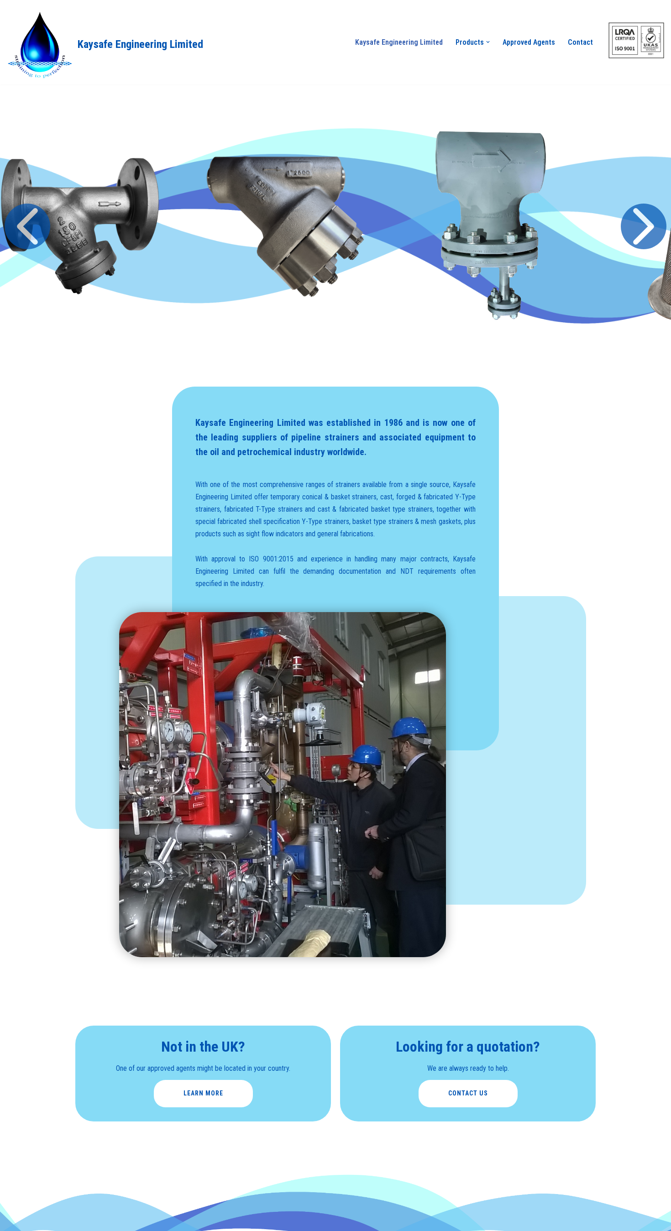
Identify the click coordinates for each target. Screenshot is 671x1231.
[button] (488, 42)
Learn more (203, 1093)
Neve (14, 1178)
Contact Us (468, 1093)
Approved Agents (529, 42)
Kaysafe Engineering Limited (399, 42)
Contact (580, 42)
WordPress (80, 1178)
